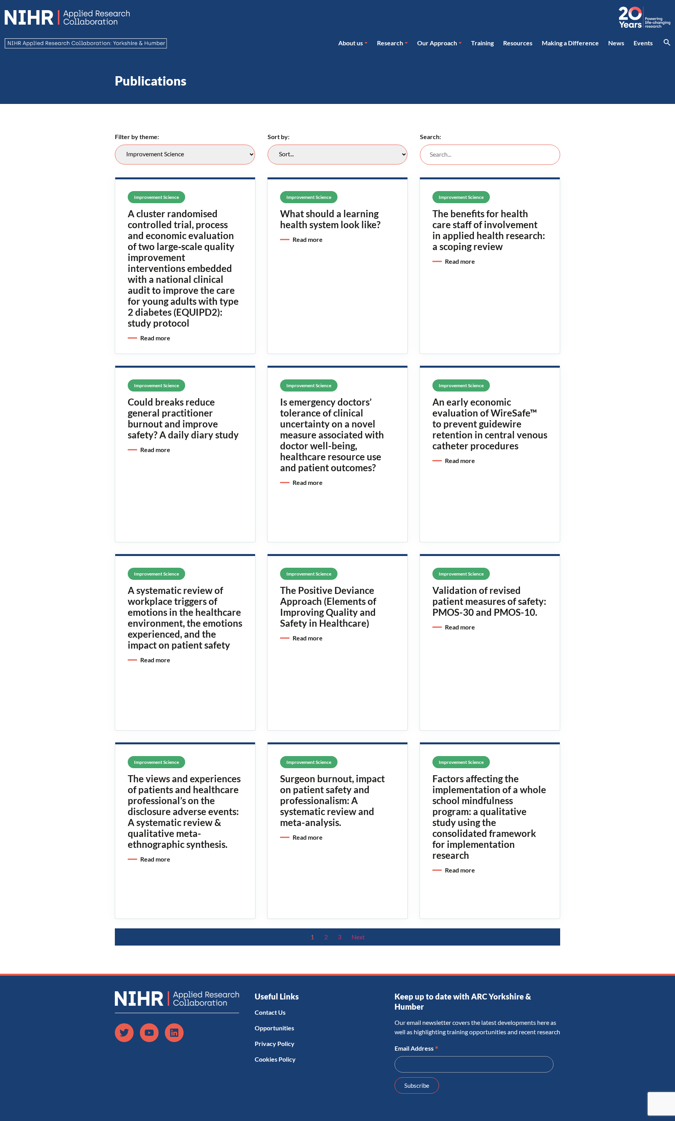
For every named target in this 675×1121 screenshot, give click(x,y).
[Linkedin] (174, 1032)
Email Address (417, 1047)
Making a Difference (570, 42)
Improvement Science (156, 197)
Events (643, 42)
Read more (155, 337)
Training (482, 42)
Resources (517, 42)
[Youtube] (149, 1032)
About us (350, 42)
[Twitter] (124, 1032)
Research (390, 42)
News (616, 42)
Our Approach (437, 42)
